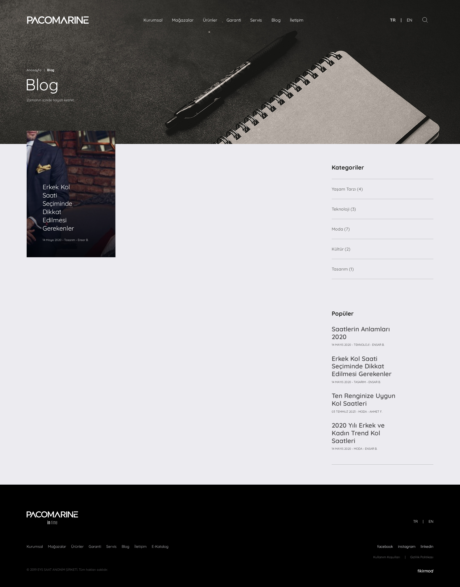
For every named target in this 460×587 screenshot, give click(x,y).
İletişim (296, 20)
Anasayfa (34, 70)
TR (393, 20)
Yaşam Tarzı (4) (347, 189)
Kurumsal (153, 20)
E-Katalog (160, 546)
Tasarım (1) (343, 269)
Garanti (234, 20)
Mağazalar (183, 20)
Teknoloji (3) (344, 209)
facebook (385, 546)
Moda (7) (341, 229)
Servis (256, 20)
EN (409, 20)
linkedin (427, 546)
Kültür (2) (341, 249)
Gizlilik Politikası (421, 557)
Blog (276, 20)
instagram (407, 546)
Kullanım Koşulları (386, 557)
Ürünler (210, 20)
